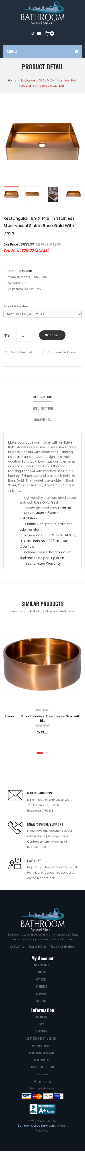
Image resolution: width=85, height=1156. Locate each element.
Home (12, 80)
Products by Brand (41, 1053)
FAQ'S (41, 1024)
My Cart (41, 979)
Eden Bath (43, 710)
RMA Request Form (42, 1067)
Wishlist (41, 986)
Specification (42, 408)
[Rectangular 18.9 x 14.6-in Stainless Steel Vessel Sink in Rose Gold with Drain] (11, 194)
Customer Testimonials (41, 1038)
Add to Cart (52, 335)
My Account (41, 965)
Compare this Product (62, 352)
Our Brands (41, 1060)
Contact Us (35, 841)
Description (42, 397)
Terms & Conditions (62, 946)
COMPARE (41, 994)
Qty (6, 335)
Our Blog (41, 1031)
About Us (41, 1017)
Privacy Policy (37, 946)
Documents (42, 419)
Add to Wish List (21, 352)
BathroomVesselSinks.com (36, 1125)
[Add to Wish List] (75, 632)
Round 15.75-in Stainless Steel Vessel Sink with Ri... (42, 718)
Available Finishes (15, 306)
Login (41, 972)
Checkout (42, 1001)
